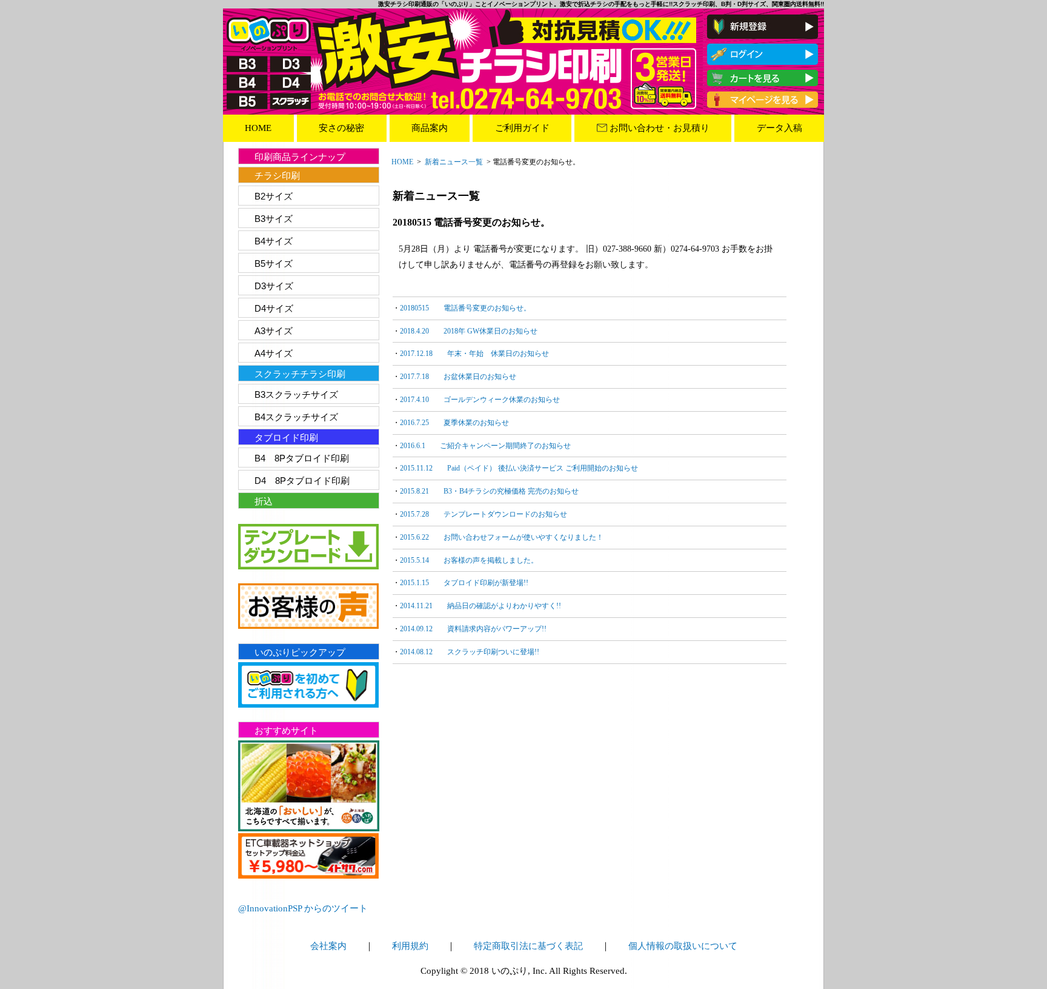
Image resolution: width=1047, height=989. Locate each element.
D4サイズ (273, 308)
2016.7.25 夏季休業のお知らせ (454, 422)
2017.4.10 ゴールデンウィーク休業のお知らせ (480, 399)
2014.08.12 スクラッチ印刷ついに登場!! (469, 652)
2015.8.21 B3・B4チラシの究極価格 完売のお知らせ (489, 491)
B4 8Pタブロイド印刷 (301, 458)
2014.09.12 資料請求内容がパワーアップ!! (473, 629)
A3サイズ (273, 331)
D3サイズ (273, 286)
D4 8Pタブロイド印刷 (302, 480)
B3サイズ (273, 218)
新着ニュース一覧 (454, 162)
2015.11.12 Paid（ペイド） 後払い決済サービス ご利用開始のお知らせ (519, 468)
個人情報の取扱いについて (682, 946)
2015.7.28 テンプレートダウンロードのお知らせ (483, 514)
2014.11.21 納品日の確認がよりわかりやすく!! (480, 606)
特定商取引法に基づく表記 (528, 946)
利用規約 (410, 946)
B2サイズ (273, 196)
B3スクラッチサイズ (296, 394)
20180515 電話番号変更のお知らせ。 (465, 308)
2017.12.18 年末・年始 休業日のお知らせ (474, 353)
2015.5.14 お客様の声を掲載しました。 (469, 560)
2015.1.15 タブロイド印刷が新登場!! (464, 582)
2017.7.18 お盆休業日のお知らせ (458, 376)
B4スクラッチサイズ (296, 417)
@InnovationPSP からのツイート (303, 908)
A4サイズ (273, 353)
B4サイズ (273, 241)
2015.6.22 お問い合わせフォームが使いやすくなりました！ (501, 537)
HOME (402, 162)
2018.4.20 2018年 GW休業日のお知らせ (468, 331)
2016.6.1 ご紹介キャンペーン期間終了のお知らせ (485, 445)
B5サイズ (273, 263)
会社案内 (328, 946)
